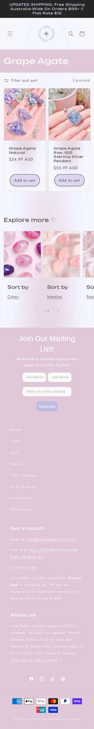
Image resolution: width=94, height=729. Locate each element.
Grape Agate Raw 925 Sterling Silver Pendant (69, 154)
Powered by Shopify (67, 719)
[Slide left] (36, 310)
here (34, 567)
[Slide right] (58, 310)
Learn (14, 452)
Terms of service (23, 486)
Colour (13, 296)
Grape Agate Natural (22, 150)
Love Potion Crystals (39, 719)
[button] (10, 33)
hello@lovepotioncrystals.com (51, 539)
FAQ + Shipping (23, 475)
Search (15, 429)
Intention (54, 296)
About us (17, 463)
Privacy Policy (21, 497)
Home (15, 440)
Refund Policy (21, 509)
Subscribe (47, 406)
